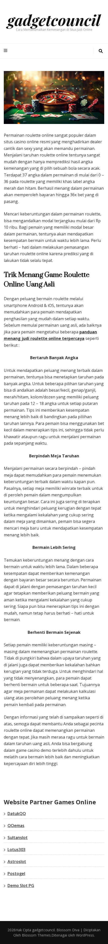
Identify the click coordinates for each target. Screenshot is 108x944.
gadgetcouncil (54, 20)
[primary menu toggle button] (6, 50)
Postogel (16, 873)
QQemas (16, 825)
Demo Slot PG (21, 885)
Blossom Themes (36, 935)
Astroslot (17, 861)
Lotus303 (16, 849)
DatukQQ (17, 813)
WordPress (85, 935)
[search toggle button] (101, 51)
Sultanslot (18, 837)
